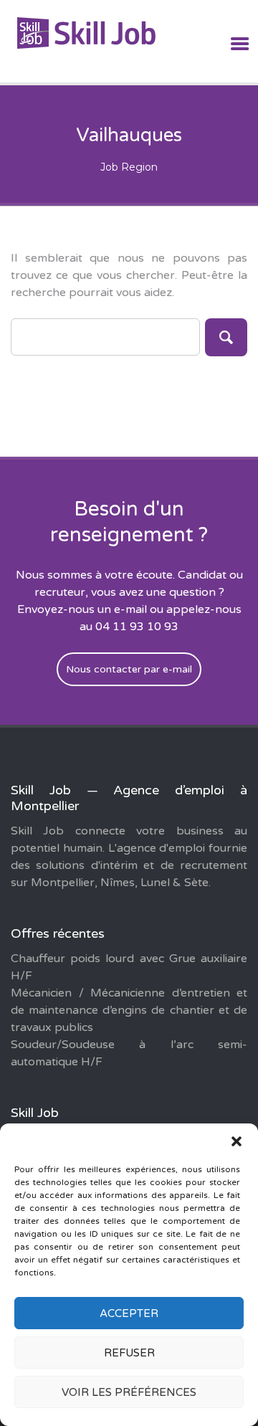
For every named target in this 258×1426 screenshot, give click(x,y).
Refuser (129, 1352)
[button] (236, 1141)
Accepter (129, 1313)
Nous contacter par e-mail (129, 669)
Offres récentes (58, 933)
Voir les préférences (129, 1392)
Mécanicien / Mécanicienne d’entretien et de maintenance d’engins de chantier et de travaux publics (129, 1010)
